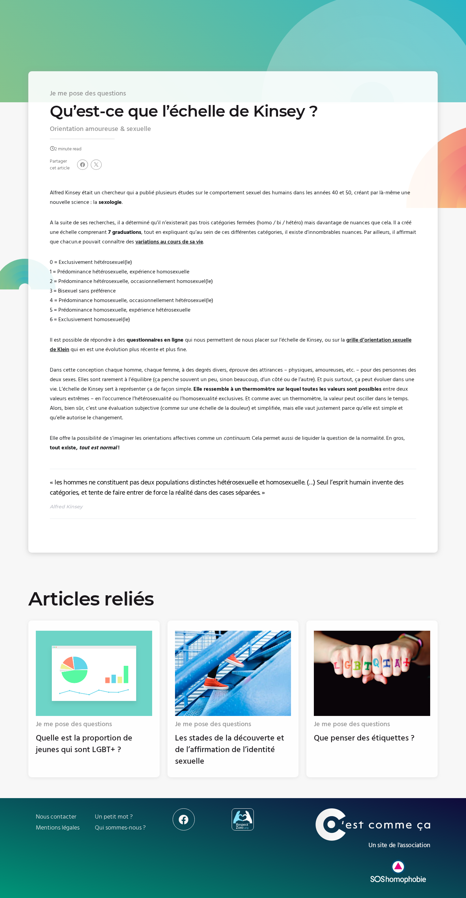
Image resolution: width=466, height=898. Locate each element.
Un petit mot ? (114, 816)
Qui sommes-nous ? (120, 827)
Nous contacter (56, 816)
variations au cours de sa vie (169, 241)
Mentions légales (57, 827)
